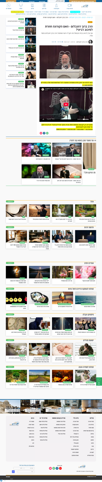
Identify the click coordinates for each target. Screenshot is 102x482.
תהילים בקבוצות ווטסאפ (58, 418)
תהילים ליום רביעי (31, 14)
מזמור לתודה (37, 12)
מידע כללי (76, 418)
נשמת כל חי (45, 12)
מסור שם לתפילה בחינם (17, 12)
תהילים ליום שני (52, 14)
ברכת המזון (31, 434)
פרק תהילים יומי (89, 129)
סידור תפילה (76, 446)
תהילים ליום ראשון (62, 14)
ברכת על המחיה (30, 428)
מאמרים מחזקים (75, 455)
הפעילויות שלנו (42, 1)
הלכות (92, 443)
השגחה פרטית (76, 452)
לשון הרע (92, 452)
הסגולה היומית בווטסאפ (60, 431)
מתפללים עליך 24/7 (74, 437)
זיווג (33, 443)
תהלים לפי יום (43, 418)
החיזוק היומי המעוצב (61, 129)
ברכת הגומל (31, 431)
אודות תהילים (31, 1)
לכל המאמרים (10, 201)
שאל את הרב (53, 12)
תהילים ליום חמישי (20, 14)
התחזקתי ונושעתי (75, 449)
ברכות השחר (31, 437)
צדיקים (92, 449)
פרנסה (32, 440)
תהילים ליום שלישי (42, 14)
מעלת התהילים (90, 455)
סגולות (92, 437)
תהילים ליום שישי (43, 440)
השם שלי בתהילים (75, 12)
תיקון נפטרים (76, 440)
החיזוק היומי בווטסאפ (60, 425)
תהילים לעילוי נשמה (63, 12)
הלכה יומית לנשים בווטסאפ (59, 428)
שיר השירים (76, 428)
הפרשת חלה (31, 446)
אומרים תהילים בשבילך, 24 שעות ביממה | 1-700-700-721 (82, 1)
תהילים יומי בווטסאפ (61, 421)
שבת (93, 446)
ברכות (32, 418)
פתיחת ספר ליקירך (86, 12)
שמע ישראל (91, 428)
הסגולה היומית (80, 129)
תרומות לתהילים (11, 1)
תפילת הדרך (91, 425)
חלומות (92, 440)
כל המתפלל (76, 434)
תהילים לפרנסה (73, 14)
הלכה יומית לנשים (71, 129)
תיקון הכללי (76, 443)
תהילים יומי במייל (61, 434)
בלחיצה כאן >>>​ (87, 85)
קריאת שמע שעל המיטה (88, 431)
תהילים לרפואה (82, 14)
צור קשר (21, 1)
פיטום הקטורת (29, 12)
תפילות (92, 418)
